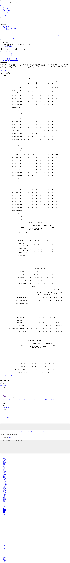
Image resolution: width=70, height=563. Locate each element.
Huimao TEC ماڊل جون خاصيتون (9, 11)
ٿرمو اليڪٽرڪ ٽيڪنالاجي (7, 10)
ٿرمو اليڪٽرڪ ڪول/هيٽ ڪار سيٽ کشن (10, 28)
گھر (3, 7)
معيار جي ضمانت (6, 12)
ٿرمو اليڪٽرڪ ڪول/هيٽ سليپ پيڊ (9, 29)
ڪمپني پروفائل (5, 8)
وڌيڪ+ (1, 33)
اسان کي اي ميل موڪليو (4, 70)
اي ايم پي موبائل (4, 397)
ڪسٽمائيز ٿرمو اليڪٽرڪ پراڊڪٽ (9, 27)
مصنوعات (4, 9)
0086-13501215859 (6, 417)
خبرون (4, 13)
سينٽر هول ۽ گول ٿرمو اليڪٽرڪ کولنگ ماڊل (8, 375)
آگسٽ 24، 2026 (5, 36)
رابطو (4, 16)
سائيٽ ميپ (10, 397)
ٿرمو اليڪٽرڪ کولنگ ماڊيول (8, 26)
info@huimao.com (8, 46)
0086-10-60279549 (6, 415)
